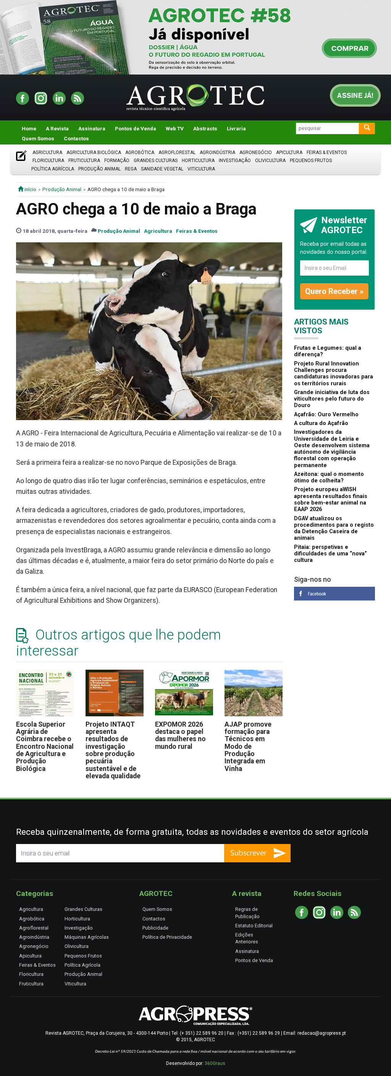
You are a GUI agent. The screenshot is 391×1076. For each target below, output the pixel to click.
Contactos (76, 138)
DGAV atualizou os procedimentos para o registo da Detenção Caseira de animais (334, 528)
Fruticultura (84, 160)
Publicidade (155, 928)
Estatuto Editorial (254, 925)
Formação (116, 160)
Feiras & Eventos (327, 152)
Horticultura (198, 160)
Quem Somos (38, 138)
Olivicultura (270, 160)
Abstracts (205, 128)
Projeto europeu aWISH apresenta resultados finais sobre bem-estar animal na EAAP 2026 (330, 499)
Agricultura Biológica (93, 152)
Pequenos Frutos (311, 160)
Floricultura (48, 160)
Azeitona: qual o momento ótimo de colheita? (329, 477)
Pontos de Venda (135, 128)
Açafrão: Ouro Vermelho (326, 414)
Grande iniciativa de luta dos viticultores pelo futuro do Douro (332, 399)
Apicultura (289, 152)
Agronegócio (255, 152)
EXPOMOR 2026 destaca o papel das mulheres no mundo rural (180, 735)
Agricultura (47, 152)
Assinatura (91, 128)
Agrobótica (139, 152)
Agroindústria (217, 152)
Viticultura (201, 169)
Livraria (236, 128)
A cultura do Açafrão (321, 423)
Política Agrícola (52, 169)
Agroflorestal (177, 152)
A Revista (57, 128)
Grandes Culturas (156, 160)
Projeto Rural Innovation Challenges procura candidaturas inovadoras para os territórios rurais (333, 373)
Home (29, 128)
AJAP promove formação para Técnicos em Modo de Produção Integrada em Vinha (248, 747)
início (29, 189)
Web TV (175, 128)
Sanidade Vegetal (162, 169)
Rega (131, 169)
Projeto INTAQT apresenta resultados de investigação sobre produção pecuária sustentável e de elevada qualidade (113, 750)
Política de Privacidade (167, 937)
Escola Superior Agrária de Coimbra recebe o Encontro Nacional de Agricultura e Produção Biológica (45, 747)
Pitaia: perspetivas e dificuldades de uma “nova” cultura (330, 554)
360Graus (215, 1063)
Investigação (235, 160)
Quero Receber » (334, 291)
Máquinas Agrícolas (87, 937)
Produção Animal (99, 169)
